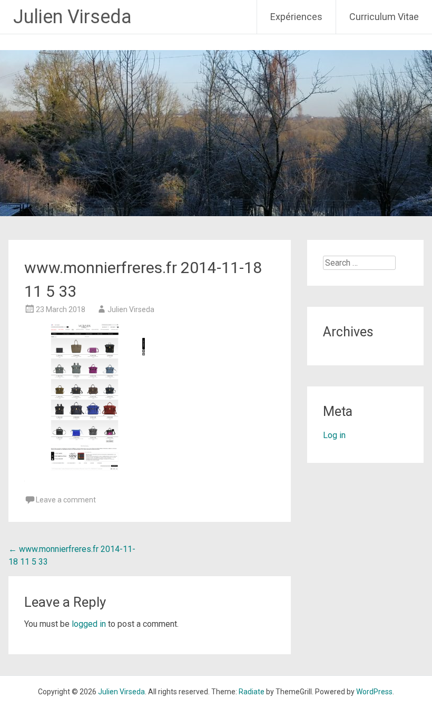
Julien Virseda (72, 17)
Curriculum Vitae (384, 16)
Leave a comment (66, 500)
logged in (89, 624)
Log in (334, 435)
